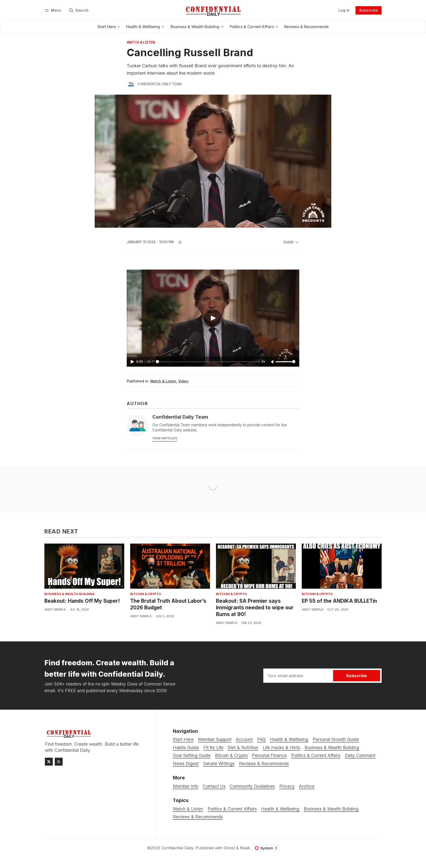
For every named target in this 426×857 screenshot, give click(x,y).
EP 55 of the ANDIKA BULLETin (339, 601)
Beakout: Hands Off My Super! (82, 601)
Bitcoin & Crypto (145, 594)
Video (183, 381)
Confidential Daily (177, 847)
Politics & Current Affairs (232, 808)
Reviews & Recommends (198, 816)
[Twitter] (49, 762)
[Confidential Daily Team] (131, 84)
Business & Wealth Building (69, 594)
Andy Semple (55, 609)
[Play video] (213, 318)
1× (263, 361)
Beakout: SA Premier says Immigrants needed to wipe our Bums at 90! (255, 607)
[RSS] (59, 762)
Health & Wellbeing (280, 808)
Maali (245, 847)
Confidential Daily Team (159, 84)
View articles (164, 438)
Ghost (229, 847)
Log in (344, 10)
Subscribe (368, 10)
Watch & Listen (141, 42)
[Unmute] (273, 362)
